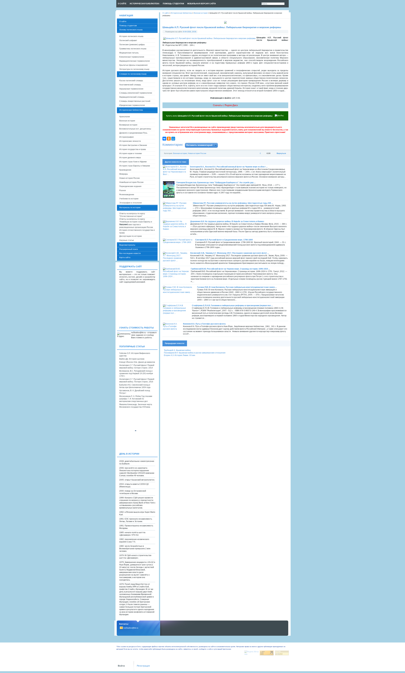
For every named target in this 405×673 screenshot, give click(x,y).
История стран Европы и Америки (134, 166)
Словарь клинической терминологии (135, 93)
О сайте (122, 21)
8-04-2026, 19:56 (189, 32)
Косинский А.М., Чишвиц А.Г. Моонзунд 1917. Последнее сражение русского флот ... (229, 253)
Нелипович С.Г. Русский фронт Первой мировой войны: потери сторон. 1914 (136, 366)
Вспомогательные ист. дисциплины (135, 129)
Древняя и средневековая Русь (133, 133)
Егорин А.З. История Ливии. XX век (179, 355)
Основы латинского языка (131, 30)
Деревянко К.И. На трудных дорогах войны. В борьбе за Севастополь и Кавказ (227, 221)
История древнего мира (130, 157)
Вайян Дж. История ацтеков (131, 359)
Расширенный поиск (128, 249)
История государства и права (132, 149)
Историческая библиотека (131, 110)
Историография (126, 137)
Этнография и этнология (130, 203)
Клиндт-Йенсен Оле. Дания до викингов (137, 362)
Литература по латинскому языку (134, 69)
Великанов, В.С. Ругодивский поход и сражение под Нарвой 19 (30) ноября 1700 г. (136, 373)
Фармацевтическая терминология (134, 61)
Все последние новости (130, 253)
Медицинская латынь (129, 53)
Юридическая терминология (132, 105)
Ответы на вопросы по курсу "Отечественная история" (132, 214)
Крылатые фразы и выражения (133, 65)
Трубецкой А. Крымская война (177, 350)
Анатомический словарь (130, 85)
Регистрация (143, 666)
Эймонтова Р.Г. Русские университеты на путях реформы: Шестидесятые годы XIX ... (233, 203)
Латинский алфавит (128, 40)
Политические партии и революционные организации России (136, 225)
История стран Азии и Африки (133, 162)
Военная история (180, 153)
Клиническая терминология (131, 57)
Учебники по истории (128, 199)
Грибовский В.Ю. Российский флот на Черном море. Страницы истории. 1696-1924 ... (230, 269)
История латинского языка (131, 36)
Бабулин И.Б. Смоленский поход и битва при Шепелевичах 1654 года (134, 386)
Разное (122, 190)
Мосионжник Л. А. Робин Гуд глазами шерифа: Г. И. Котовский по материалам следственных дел (135, 398)
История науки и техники (130, 153)
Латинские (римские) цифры (132, 44)
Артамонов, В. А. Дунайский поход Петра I (134, 391)
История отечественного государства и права (137, 231)
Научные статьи (126, 240)
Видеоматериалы (127, 245)
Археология (124, 117)
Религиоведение (126, 194)
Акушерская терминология (131, 89)
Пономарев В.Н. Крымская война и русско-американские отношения (194, 353)
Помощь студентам (128, 25)
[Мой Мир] (173, 139)
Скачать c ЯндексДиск (225, 105)
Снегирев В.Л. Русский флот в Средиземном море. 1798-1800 (224, 240)
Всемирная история (128, 125)
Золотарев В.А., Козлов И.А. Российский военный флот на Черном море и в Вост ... (229, 167)
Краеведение (125, 170)
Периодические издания (130, 186)
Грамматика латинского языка (132, 49)
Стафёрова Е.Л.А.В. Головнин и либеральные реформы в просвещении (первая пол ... (232, 305)
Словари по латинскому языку (132, 74)
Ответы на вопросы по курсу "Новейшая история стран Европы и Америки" (135, 220)
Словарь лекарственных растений (134, 101)
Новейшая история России (131, 182)
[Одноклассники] (169, 139)
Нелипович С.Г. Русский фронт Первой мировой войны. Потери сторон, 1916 (136, 380)
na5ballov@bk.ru (131, 628)
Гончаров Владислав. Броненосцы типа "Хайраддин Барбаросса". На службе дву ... (215, 182)
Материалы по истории (129, 207)
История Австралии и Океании (133, 145)
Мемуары (123, 174)
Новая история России (197, 153)
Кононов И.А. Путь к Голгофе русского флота (204, 324)
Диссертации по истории (130, 236)
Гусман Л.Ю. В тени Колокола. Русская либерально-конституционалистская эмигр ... (237, 287)
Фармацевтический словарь (131, 97)
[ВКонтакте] (164, 139)
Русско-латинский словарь (131, 81)
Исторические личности (130, 141)
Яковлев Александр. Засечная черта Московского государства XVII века (135, 405)
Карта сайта (124, 257)
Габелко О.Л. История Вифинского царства (134, 354)
